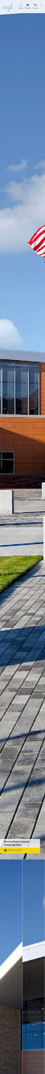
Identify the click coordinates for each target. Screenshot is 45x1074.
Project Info (15, 850)
